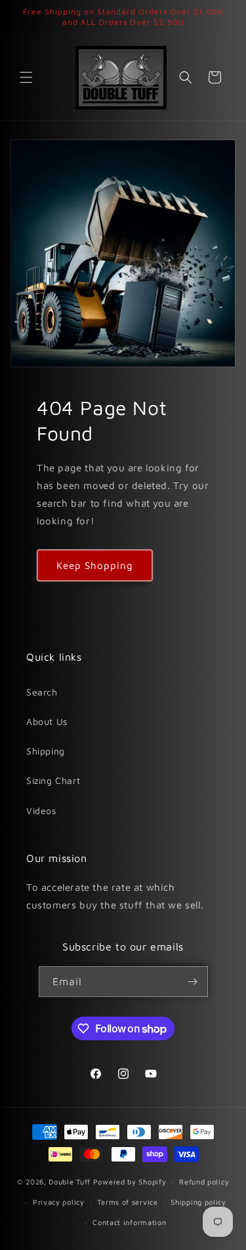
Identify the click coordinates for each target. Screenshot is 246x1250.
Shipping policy (198, 1202)
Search (42, 691)
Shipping (45, 750)
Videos (41, 810)
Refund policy (204, 1181)
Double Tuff (70, 1181)
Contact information (129, 1222)
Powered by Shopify (130, 1181)
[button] (26, 77)
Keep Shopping (94, 565)
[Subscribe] (192, 981)
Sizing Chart (53, 780)
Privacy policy (59, 1202)
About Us (47, 721)
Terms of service (127, 1202)
